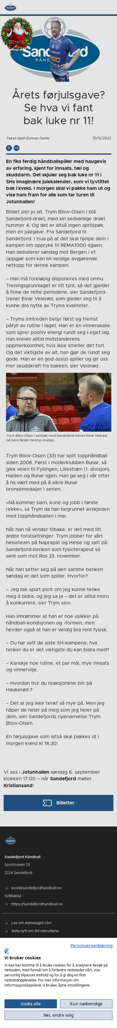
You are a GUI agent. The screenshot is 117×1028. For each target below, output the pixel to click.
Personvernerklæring (91, 945)
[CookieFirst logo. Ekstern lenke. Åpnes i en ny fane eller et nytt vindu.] (6, 951)
